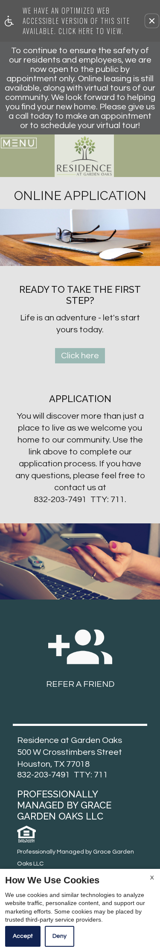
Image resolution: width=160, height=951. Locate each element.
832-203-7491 (79, 499)
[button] (152, 21)
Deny (59, 936)
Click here (80, 355)
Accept (23, 936)
